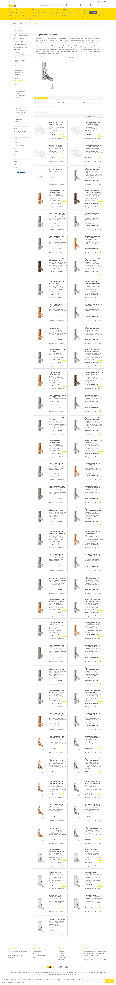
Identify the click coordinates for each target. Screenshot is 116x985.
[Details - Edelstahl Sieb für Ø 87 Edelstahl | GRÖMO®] (64, 157)
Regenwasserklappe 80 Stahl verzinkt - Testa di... (94, 373)
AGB (34, 957)
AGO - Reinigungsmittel (20, 44)
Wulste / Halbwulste (20, 112)
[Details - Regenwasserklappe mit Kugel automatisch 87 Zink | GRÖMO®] (100, 839)
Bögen (16, 78)
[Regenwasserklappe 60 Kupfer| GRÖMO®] (40, 312)
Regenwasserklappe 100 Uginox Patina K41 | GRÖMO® (92, 214)
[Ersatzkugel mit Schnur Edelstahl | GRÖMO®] (40, 176)
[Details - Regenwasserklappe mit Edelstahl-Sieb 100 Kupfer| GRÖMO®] (100, 475)
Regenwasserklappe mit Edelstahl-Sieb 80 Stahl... (92, 646)
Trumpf (16, 151)
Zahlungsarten (62, 957)
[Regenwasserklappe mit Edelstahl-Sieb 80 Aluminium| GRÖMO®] (40, 631)
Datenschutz (61, 955)
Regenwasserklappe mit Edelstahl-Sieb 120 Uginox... (57, 577)
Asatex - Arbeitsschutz (20, 38)
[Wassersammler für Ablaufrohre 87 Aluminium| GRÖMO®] (40, 926)
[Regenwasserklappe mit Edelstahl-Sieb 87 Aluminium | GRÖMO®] (76, 699)
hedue (15, 161)
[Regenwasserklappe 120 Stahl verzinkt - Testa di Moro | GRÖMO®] (40, 267)
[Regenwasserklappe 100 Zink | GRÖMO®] (40, 244)
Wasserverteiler (19, 87)
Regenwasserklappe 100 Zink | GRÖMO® (56, 236)
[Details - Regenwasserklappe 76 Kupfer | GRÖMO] (64, 339)
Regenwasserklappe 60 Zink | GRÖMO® (93, 305)
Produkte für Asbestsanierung (18, 53)
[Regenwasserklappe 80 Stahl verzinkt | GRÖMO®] (40, 403)
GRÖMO (16, 68)
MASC (15, 139)
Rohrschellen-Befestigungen (21, 110)
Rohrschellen (18, 108)
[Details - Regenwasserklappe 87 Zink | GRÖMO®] (100, 453)
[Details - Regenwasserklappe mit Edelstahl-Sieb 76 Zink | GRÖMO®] (100, 612)
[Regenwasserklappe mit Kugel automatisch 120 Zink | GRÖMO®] (76, 767)
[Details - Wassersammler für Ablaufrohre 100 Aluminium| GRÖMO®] (64, 885)
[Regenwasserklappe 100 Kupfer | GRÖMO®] (40, 199)
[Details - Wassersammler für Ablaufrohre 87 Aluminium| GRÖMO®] (64, 930)
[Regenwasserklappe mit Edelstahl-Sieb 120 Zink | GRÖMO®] (76, 585)
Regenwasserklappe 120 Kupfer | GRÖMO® (92, 236)
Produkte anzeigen (40, 111)
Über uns (60, 953)
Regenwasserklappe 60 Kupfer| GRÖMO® (56, 305)
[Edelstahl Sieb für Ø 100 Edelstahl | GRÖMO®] (40, 131)
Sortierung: (83, 98)
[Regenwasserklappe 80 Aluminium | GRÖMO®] (76, 358)
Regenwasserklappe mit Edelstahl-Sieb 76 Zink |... (93, 600)
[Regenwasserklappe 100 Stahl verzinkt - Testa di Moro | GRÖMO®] (76, 199)
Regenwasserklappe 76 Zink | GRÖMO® (57, 350)
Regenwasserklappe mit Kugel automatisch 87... (56, 827)
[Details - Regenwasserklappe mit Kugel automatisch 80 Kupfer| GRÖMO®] (64, 816)
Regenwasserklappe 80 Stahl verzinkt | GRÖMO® (58, 396)
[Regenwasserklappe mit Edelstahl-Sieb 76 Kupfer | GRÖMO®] (40, 608)
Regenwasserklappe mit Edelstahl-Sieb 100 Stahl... (93, 486)
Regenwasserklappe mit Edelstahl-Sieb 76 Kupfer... (57, 600)
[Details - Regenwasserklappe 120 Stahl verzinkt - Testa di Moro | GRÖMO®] (64, 271)
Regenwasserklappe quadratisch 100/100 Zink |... (56, 850)
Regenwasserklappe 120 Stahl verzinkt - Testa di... (57, 259)
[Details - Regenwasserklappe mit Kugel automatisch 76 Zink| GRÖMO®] (100, 794)
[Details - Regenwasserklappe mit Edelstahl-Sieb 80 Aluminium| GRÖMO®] (64, 635)
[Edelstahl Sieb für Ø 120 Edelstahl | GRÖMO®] (76, 131)
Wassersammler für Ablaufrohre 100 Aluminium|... (55, 873)
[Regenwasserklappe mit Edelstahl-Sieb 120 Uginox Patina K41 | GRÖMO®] (40, 585)
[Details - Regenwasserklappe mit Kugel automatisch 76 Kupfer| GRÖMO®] (64, 794)
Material (37, 102)
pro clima (16, 148)
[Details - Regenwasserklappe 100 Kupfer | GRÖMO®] (64, 203)
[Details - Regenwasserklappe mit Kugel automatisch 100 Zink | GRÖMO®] (100, 748)
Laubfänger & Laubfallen (21, 89)
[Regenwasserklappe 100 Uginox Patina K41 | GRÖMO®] (76, 222)
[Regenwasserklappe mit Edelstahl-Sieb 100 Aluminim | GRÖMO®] (40, 472)
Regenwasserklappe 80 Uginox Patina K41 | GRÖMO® (92, 396)
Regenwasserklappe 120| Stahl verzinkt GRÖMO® (93, 282)
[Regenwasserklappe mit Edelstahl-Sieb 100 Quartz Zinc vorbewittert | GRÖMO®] (40, 494)
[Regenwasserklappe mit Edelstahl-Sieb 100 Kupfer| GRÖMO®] (76, 472)
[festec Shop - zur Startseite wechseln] (13, 5)
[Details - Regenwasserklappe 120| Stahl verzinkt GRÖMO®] (100, 294)
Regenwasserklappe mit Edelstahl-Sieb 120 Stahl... (93, 555)
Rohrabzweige (18, 97)
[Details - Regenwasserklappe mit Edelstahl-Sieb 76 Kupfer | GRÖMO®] (64, 612)
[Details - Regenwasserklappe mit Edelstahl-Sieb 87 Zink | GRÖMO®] (100, 725)
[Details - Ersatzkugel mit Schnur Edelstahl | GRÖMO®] (64, 180)
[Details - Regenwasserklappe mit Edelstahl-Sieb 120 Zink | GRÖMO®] (100, 589)
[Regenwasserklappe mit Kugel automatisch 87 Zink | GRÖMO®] (76, 835)
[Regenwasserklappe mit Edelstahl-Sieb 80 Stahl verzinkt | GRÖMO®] (76, 653)
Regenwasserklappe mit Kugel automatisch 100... (56, 736)
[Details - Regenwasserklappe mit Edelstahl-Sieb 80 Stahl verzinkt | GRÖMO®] (100, 657)
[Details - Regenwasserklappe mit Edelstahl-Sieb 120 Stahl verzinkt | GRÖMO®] (100, 566)
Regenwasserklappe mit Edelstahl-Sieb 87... (92, 691)
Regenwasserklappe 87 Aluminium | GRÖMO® (92, 418)
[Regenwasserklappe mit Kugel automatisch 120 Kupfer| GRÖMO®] (40, 767)
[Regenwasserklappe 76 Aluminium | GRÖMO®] (76, 335)
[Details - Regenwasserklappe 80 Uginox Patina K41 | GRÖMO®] (100, 407)
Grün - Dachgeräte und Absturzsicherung (20, 132)
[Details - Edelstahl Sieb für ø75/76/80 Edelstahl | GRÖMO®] (100, 157)
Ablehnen (89, 981)
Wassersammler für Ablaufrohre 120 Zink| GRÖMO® (55, 896)
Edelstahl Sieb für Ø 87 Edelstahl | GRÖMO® (56, 146)
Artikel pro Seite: (90, 116)
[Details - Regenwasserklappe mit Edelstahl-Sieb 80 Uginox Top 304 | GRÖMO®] (100, 680)
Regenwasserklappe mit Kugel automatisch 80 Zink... (94, 805)
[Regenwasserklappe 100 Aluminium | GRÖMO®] (76, 176)
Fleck (15, 164)
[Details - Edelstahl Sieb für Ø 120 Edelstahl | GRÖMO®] (100, 135)
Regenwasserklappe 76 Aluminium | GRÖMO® (92, 327)
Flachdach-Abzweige (20, 95)
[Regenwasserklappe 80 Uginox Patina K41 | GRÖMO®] (76, 403)
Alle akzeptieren (99, 981)
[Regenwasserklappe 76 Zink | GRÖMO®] (40, 358)
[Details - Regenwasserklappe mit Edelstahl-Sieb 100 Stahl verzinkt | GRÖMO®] (100, 498)
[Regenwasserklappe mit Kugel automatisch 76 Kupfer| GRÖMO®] (40, 790)
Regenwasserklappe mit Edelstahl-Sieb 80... (56, 623)
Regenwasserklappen (20, 82)
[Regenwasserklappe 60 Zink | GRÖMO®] (76, 312)
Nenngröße (61, 102)
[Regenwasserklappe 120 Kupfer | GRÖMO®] (76, 244)
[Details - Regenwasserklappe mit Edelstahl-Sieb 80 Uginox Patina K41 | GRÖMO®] (64, 680)
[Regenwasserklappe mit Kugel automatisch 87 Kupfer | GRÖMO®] (40, 835)
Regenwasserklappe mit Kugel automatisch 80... (56, 805)
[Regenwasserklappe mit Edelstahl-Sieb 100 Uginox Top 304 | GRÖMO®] (76, 517)
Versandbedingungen (39, 955)
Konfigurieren (109, 981)
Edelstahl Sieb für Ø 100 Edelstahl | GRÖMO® (56, 123)
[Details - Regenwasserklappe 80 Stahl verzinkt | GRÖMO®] (64, 407)
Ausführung (38, 106)
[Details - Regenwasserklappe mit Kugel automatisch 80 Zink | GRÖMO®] (100, 816)
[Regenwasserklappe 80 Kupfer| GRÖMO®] (40, 381)
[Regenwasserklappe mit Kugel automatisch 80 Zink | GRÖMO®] (76, 812)
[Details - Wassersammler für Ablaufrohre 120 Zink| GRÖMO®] (64, 907)
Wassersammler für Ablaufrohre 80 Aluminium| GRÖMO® (93, 896)
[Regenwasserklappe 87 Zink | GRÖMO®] (76, 449)
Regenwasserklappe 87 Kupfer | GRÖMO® (56, 441)
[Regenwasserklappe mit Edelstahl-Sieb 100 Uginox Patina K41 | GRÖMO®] (40, 517)
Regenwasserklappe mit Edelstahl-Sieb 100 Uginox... (57, 509)
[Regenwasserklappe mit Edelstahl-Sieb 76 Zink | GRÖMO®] (76, 608)
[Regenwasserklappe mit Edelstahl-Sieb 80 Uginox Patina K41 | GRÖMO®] (40, 676)
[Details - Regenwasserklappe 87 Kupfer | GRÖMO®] (64, 453)
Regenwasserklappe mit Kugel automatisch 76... (56, 782)
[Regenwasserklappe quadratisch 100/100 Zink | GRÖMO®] (40, 858)
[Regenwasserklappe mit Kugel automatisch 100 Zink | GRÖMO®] (76, 744)
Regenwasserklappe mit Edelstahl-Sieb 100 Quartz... (57, 486)
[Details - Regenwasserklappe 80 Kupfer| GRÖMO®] (64, 385)
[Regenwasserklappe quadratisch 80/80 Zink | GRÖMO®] (76, 858)
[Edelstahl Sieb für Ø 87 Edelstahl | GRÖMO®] (40, 153)
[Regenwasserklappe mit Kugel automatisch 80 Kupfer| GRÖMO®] (40, 812)
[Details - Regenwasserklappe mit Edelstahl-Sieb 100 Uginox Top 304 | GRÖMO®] (100, 521)
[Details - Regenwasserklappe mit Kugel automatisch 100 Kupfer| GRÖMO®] (64, 748)
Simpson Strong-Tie (19, 145)
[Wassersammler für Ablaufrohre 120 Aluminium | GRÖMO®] (76, 881)
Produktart (84, 102)
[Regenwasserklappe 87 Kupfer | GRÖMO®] (40, 449)
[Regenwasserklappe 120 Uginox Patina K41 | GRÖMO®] (76, 267)
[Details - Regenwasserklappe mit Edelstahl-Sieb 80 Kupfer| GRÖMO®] (100, 635)
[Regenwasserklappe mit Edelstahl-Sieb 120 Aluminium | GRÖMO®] (76, 540)
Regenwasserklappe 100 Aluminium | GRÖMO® (92, 168)
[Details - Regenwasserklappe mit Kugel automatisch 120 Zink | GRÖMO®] (100, 771)
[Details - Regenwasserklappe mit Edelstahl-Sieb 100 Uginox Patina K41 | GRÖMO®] (64, 521)
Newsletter (61, 951)
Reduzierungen (18, 104)
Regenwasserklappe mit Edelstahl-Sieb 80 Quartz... (57, 646)
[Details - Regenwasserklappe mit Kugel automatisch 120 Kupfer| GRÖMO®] (64, 771)
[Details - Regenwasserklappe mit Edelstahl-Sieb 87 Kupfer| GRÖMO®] (64, 725)
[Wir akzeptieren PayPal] (21, 172)
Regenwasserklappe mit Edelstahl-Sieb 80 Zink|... (56, 691)
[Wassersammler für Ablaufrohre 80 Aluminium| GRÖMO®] (76, 903)
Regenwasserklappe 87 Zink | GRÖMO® (93, 441)
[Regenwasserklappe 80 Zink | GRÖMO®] (40, 426)
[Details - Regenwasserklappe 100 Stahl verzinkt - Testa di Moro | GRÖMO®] (100, 203)
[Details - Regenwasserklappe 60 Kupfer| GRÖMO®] (64, 316)
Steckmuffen (18, 106)
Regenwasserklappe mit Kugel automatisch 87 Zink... (94, 827)
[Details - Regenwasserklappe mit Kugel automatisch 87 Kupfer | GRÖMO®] (64, 839)
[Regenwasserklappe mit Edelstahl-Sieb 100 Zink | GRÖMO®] (40, 540)
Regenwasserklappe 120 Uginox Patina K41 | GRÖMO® (92, 259)
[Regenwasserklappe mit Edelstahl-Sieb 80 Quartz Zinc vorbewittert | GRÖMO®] (40, 653)
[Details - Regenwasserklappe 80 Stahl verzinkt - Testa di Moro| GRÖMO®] (100, 385)
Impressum (61, 959)
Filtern (38, 98)
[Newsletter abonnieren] (105, 959)
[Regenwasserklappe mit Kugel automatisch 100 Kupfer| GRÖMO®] (40, 744)
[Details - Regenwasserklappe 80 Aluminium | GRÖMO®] (100, 362)
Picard (15, 136)
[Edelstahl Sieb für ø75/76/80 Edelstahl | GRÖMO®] (76, 153)
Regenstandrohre (19, 117)
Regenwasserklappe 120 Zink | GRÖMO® (56, 282)
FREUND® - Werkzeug (19, 41)
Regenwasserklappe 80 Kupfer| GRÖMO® (56, 373)
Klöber (15, 128)
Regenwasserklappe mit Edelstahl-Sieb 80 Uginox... (57, 668)
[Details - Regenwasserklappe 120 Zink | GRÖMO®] (64, 294)
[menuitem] (54, 5)
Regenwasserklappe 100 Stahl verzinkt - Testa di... (93, 191)
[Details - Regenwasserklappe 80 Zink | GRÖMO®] (64, 430)
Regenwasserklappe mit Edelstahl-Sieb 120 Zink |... (93, 577)
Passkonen (17, 102)
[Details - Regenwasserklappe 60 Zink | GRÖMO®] (100, 316)
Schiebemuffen (18, 93)
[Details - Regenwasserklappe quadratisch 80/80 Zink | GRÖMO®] (100, 862)
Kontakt (35, 953)
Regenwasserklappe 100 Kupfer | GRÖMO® (56, 191)
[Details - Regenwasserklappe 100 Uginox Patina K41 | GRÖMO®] (100, 225)
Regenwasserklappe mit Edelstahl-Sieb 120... (92, 532)
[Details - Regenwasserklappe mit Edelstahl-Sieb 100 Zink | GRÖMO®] (64, 544)
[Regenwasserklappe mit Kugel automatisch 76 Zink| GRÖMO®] (76, 790)
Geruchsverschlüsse (20, 91)
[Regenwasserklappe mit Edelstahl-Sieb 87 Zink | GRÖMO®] (76, 722)
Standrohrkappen (19, 99)
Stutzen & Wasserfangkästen (19, 75)
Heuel (15, 158)
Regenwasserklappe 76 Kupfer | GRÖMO (56, 327)
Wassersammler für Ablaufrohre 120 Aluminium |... (93, 873)
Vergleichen (53, 138)
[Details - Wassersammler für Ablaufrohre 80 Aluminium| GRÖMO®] (100, 907)
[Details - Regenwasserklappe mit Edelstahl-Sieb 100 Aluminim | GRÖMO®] (64, 475)
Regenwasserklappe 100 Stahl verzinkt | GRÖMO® (57, 214)
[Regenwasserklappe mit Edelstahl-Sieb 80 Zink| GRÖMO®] (40, 699)
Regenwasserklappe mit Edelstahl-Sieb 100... (56, 464)
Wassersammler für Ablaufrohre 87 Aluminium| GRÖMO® (57, 918)
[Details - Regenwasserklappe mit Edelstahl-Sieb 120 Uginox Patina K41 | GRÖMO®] (64, 589)
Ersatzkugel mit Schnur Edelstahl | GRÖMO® (56, 168)
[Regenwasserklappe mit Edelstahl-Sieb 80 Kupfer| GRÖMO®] (76, 631)
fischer (16, 167)
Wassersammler (19, 85)
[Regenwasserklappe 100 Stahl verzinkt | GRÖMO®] (40, 222)
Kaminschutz (18, 121)
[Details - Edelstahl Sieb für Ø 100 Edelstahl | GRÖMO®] (64, 135)
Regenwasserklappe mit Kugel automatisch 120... (56, 759)
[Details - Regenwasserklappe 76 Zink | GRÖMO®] (64, 362)
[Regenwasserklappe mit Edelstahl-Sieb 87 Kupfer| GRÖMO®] (40, 722)
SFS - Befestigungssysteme (21, 35)
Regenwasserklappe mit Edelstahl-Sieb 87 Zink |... (93, 714)
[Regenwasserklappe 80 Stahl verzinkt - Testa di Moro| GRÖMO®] (76, 381)
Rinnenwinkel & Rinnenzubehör (19, 71)
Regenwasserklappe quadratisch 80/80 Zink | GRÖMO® (92, 850)
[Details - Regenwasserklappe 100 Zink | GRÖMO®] (64, 248)
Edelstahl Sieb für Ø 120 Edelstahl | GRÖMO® (92, 123)
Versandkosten (44, 974)
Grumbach (16, 155)
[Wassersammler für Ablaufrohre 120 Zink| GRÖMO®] (40, 903)
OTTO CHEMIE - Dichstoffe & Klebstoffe (21, 48)
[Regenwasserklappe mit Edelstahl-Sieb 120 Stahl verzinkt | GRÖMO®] (76, 562)
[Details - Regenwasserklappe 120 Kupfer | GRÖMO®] (100, 248)
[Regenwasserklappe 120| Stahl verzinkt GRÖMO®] (76, 290)
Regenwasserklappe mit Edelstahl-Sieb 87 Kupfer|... (57, 714)
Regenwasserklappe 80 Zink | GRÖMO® (57, 418)
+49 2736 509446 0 (15, 955)
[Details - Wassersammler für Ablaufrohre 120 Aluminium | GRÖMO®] (100, 885)
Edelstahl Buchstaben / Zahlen (20, 60)
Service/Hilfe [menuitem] (103, 1)
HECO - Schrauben (19, 125)
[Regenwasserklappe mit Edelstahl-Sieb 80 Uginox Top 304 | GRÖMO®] (76, 676)
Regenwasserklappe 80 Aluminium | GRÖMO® (92, 350)
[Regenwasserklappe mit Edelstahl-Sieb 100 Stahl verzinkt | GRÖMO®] (76, 494)
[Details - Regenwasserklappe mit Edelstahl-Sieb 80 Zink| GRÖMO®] (64, 703)
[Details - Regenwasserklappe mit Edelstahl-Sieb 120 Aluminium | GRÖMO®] (100, 544)
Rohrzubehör (18, 80)
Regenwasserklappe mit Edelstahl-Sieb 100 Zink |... (57, 532)
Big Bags (16, 57)
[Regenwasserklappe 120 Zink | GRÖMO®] (40, 290)
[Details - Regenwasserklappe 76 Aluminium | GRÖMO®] (100, 339)
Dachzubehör (18, 119)
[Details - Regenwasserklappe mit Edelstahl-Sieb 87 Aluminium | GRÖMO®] (100, 703)
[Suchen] (66, 5)
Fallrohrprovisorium (19, 114)
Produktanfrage (37, 951)
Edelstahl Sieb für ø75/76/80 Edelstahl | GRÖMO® (93, 146)
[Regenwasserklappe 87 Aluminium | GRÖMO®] (76, 426)
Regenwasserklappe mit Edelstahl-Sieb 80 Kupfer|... (93, 623)
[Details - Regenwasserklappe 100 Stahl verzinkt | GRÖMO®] (64, 225)
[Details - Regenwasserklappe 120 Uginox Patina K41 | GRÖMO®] (100, 271)
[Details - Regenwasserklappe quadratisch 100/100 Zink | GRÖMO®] (64, 862)
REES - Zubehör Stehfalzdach (18, 31)
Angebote (16, 65)
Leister (15, 142)
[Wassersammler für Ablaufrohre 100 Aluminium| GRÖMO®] (40, 881)
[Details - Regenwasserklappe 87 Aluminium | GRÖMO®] (100, 430)
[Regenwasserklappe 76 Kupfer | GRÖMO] (40, 335)
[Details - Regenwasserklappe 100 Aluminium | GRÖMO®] (100, 180)
